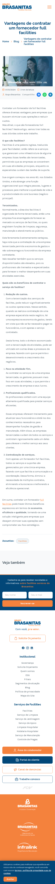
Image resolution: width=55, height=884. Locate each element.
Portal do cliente (29, 759)
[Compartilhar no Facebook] (39, 95)
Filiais (27, 679)
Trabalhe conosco (29, 779)
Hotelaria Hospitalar (27, 731)
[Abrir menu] (49, 7)
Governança (27, 663)
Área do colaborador (30, 750)
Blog (16, 41)
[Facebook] (23, 648)
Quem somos (28, 671)
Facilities (22, 541)
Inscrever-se (27, 603)
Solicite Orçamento (29, 638)
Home (5, 41)
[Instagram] (27, 648)
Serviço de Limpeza (27, 715)
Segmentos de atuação (27, 683)
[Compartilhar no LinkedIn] (50, 95)
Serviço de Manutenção (27, 735)
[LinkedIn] (32, 648)
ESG (28, 675)
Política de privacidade (27, 691)
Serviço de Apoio (27, 723)
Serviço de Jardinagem (27, 719)
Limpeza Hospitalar (27, 727)
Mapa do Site (27, 695)
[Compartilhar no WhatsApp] (45, 95)
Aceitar (10, 879)
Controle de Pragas (27, 739)
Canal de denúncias (29, 769)
